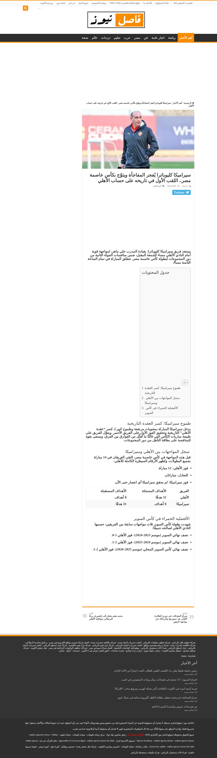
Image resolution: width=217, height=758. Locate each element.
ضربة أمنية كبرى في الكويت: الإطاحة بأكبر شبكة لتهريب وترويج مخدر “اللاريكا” (155, 688)
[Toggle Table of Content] (183, 382)
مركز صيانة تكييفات (96, 734)
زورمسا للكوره (46, 3)
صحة (85, 37)
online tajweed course (39, 734)
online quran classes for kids (100, 740)
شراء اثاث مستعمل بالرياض (154, 648)
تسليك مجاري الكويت (171, 650)
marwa (185, 186)
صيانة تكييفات (78, 734)
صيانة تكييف (65, 734)
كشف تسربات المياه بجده (129, 642)
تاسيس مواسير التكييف (109, 746)
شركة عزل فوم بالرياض (103, 645)
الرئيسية (188, 103)
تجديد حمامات (117, 650)
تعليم (117, 37)
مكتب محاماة (142, 746)
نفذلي (61, 650)
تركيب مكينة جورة (152, 650)
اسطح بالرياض (175, 648)
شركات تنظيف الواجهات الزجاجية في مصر (68, 648)
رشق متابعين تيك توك (116, 734)
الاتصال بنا (147, 3)
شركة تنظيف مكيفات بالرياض (156, 642)
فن (146, 37)
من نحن (71, 3)
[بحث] (25, 8)
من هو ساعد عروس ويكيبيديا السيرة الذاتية (174, 706)
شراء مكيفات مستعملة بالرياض (145, 752)
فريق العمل (83, 3)
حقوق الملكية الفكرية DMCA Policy (125, 3)
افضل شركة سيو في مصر (100, 648)
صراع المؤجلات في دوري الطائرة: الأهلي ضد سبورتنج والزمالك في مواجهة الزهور (170, 617)
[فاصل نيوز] (118, 19)
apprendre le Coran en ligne (72, 740)
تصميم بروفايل (68, 746)
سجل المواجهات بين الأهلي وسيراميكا (162, 400)
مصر (137, 37)
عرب (127, 37)
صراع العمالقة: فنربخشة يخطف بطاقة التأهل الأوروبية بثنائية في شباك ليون (157, 697)
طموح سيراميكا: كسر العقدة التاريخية (163, 390)
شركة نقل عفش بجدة (86, 746)
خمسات (76, 650)
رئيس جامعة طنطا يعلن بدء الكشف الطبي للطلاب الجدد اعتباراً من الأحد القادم (155, 670)
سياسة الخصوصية (99, 3)
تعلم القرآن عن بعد (48, 740)
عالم (94, 37)
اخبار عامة (158, 37)
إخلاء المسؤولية (161, 3)
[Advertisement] (108, 68)
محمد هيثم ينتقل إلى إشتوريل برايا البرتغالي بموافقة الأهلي (106, 616)
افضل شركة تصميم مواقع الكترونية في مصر (69, 642)
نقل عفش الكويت (38, 648)
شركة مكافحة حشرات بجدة (182, 645)
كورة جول (54, 746)
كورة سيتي (43, 746)
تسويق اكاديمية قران (125, 740)
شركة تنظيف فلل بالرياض (183, 642)
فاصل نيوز (60, 3)
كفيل (68, 650)
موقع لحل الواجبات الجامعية (126, 648)
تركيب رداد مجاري (134, 650)
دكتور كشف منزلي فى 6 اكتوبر (95, 650)
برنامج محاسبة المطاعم (36, 642)
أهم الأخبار (185, 37)
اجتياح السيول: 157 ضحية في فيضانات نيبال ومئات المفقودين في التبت (159, 679)
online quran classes (163, 740)
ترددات (105, 37)
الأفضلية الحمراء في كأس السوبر (161, 410)
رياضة (172, 37)
